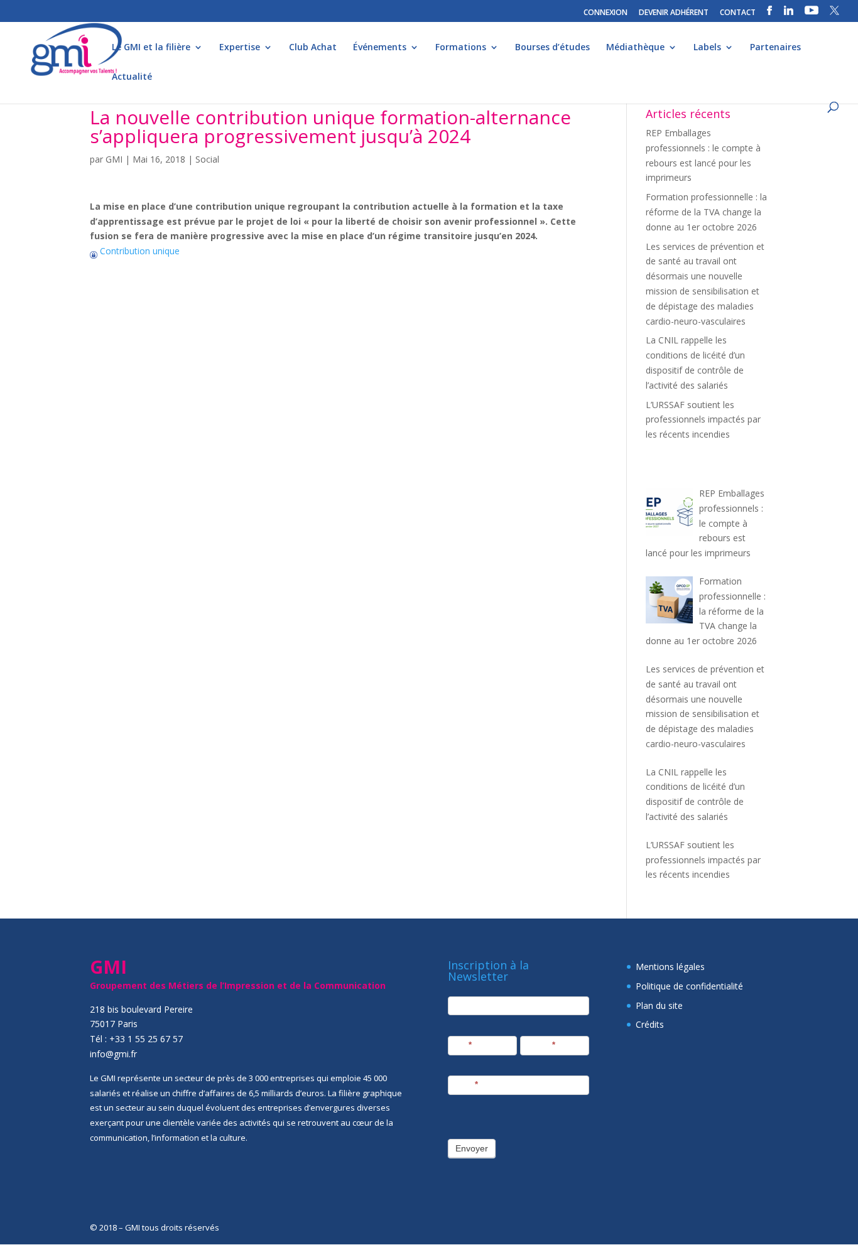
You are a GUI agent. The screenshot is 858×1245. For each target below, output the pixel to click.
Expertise (239, 48)
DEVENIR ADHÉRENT (674, 13)
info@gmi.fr (113, 1054)
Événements (379, 48)
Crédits (650, 1024)
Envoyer (471, 1148)
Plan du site (659, 1005)
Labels (707, 48)
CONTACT (738, 13)
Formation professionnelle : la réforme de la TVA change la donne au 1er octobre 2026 (706, 212)
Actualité (132, 77)
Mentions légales (670, 967)
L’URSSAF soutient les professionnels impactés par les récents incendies (703, 420)
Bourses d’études (552, 48)
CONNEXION (605, 13)
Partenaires (775, 48)
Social (207, 159)
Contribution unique (138, 251)
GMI (114, 159)
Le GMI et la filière (151, 48)
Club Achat (313, 48)
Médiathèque (635, 48)
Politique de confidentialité (689, 986)
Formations (460, 48)
